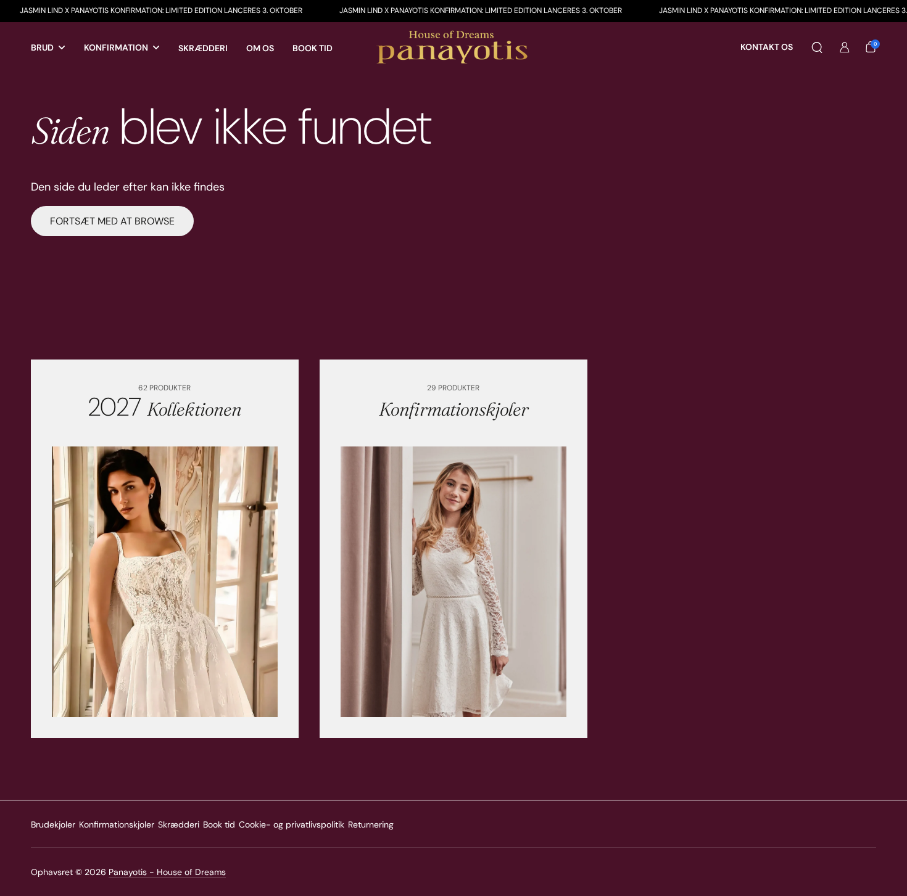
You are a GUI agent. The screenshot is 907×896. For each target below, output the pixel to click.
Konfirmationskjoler (116, 824)
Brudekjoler (53, 824)
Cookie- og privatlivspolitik (291, 824)
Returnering (371, 824)
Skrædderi (178, 824)
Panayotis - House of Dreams (167, 872)
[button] (816, 47)
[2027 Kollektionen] (165, 582)
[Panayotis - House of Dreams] (453, 47)
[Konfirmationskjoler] (453, 582)
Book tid (219, 824)
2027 (164, 407)
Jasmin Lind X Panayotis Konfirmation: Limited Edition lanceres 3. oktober (454, 10)
